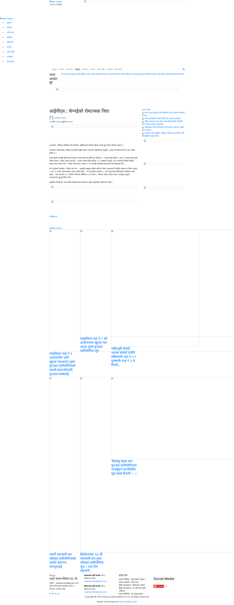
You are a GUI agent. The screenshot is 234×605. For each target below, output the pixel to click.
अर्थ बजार (10, 32)
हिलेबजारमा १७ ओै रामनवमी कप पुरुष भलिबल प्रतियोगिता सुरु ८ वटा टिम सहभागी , (91, 562)
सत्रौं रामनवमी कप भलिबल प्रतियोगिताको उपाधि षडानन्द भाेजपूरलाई (62, 560)
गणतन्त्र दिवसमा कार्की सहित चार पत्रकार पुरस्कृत (127, 74)
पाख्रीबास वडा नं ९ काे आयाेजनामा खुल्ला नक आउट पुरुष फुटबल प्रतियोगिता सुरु (93, 344)
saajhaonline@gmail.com (95, 581)
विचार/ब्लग (10, 61)
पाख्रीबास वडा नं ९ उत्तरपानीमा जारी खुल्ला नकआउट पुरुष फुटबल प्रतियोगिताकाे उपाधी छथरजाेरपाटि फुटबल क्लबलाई (62, 363)
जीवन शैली (10, 52)
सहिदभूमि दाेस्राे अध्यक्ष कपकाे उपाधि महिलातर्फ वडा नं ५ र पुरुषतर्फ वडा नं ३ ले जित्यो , (123, 356)
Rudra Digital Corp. (128, 601)
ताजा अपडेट (146, 109)
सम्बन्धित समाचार (55, 228)
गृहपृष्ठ (9, 22)
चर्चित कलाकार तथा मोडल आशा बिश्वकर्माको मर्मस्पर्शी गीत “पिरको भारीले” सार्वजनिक (175, 74)
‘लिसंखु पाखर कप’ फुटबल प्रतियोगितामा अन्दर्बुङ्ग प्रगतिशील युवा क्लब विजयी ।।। (124, 467)
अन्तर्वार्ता (10, 56)
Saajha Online (60, 118)
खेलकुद (9, 37)
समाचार (9, 27)
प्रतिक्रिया (53, 216)
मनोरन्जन (10, 42)
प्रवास (9, 47)
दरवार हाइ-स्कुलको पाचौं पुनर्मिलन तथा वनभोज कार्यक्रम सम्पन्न (85, 74)
